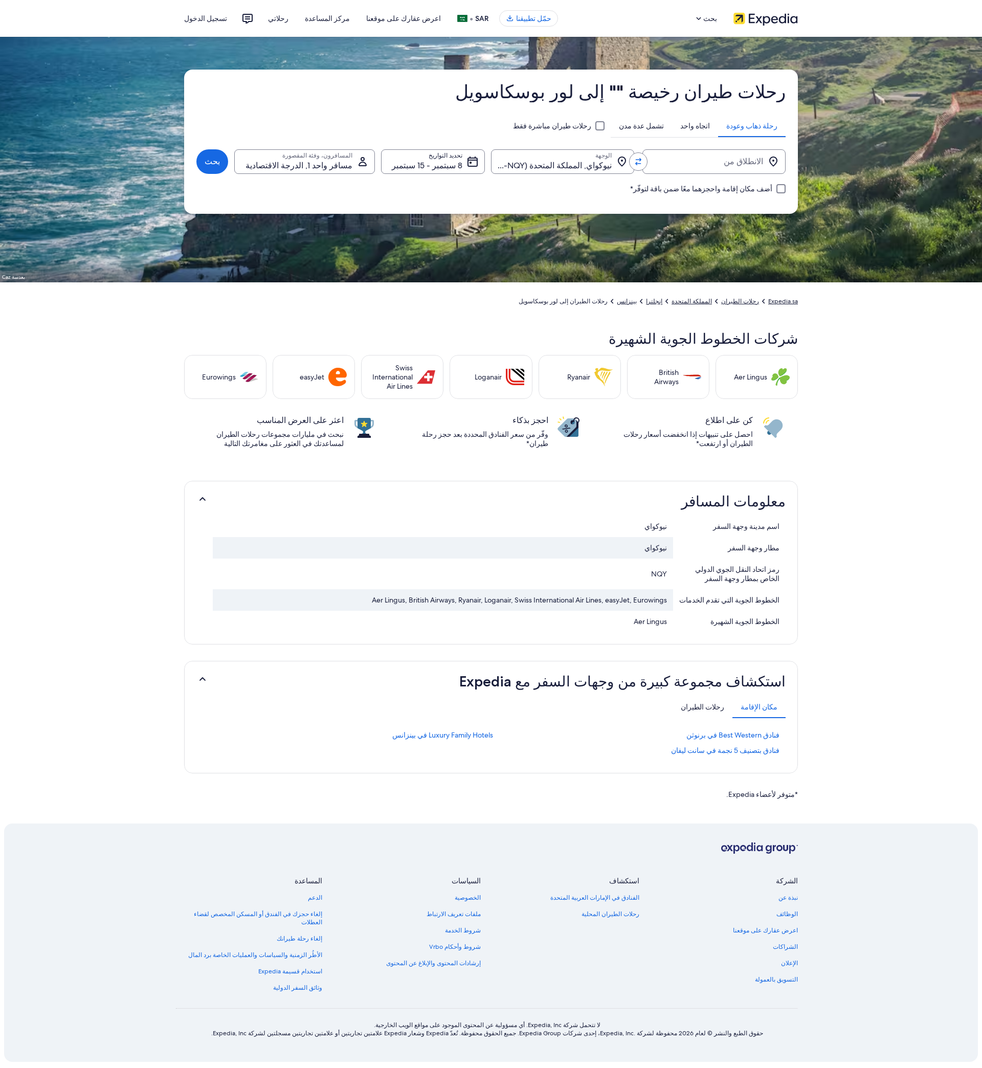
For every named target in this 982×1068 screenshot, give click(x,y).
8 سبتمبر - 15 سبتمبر (427, 165)
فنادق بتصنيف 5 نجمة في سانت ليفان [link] (725, 750)
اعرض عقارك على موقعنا (403, 18)
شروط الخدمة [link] (463, 930)
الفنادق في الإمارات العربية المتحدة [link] (594, 898)
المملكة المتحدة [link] (692, 301)
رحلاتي (278, 18)
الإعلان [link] (789, 963)
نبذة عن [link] (788, 898)
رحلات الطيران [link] (740, 301)
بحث (212, 161)
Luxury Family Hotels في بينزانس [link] (442, 735)
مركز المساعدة (327, 18)
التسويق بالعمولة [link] (776, 979)
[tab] (752, 126)
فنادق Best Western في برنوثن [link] (732, 735)
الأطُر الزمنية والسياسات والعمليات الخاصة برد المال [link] (255, 955)
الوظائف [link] (787, 914)
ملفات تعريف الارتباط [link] (454, 914)
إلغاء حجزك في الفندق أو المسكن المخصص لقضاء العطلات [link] (258, 918)
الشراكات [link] (785, 947)
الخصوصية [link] (468, 898)
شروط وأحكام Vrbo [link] (455, 947)
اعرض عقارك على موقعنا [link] (765, 930)
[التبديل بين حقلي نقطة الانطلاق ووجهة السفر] (638, 161)
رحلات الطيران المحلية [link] (610, 914)
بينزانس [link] (627, 301)
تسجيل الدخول (205, 18)
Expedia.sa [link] (783, 301)
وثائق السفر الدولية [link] (297, 988)
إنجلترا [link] (654, 301)
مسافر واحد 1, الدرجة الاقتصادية (299, 165)
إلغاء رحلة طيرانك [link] (299, 938)
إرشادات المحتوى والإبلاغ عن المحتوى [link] (433, 963)
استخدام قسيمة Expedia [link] (290, 971)
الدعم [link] (315, 898)
